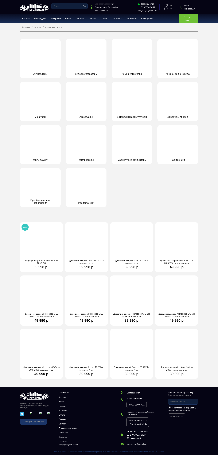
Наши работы (147, 18)
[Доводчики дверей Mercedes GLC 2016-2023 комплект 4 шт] (86, 295)
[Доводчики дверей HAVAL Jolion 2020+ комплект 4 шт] (176, 349)
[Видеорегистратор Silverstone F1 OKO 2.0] (41, 242)
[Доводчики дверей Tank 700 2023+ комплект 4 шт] (86, 242)
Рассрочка (56, 18)
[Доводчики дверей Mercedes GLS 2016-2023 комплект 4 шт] (176, 242)
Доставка (80, 18)
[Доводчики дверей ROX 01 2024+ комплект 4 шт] (131, 242)
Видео (68, 18)
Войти (186, 5)
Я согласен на (182, 409)
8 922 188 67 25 (147, 4)
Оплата (92, 18)
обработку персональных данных (182, 409)
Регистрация (189, 9)
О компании (64, 392)
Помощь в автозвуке (68, 428)
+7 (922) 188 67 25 (137, 420)
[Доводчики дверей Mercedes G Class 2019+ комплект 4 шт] (131, 295)
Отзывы (104, 18)
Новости (62, 406)
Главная (26, 27)
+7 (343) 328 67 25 (137, 424)
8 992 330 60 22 (148, 7)
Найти (85, 6)
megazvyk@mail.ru (147, 10)
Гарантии (63, 437)
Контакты (117, 18)
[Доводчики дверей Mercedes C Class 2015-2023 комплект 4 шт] (41, 349)
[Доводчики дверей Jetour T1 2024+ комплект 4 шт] (86, 349)
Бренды (62, 397)
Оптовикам (131, 18)
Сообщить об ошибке (33, 421)
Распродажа (40, 18)
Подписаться (176, 416)
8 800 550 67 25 (136, 404)
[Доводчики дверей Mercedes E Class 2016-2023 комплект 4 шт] (176, 295)
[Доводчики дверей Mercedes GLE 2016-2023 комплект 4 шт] (41, 295)
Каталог (26, 18)
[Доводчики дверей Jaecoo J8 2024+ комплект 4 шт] (131, 349)
